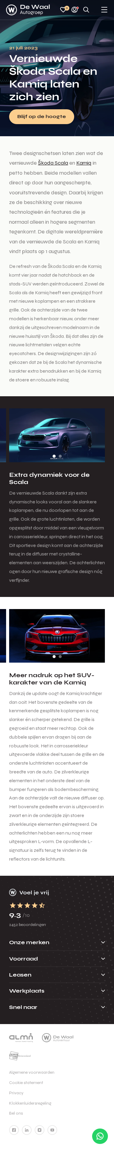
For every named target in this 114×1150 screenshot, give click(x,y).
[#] (14, 1130)
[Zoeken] (86, 10)
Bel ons (16, 1113)
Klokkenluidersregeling (30, 1103)
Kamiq (84, 163)
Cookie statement (26, 1082)
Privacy (16, 1093)
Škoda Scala (53, 163)
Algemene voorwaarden (31, 1072)
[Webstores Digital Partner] (28, 10)
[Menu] (104, 10)
